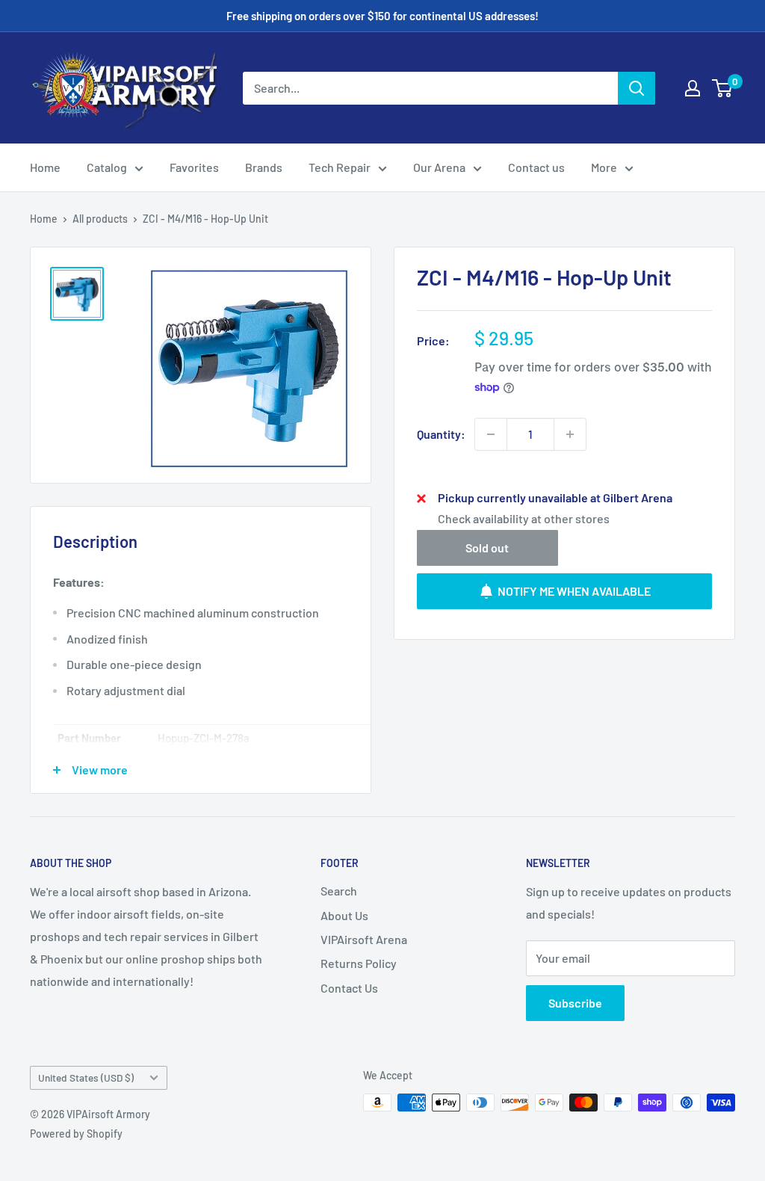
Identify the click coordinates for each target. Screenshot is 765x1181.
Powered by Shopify (76, 1133)
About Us (344, 915)
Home (45, 167)
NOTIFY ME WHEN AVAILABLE (574, 591)
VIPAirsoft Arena (363, 939)
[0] (722, 88)
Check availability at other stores (524, 518)
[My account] (692, 88)
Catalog (107, 167)
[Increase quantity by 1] (570, 434)
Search (338, 891)
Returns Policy (358, 963)
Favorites (194, 167)
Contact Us (349, 988)
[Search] (636, 88)
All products (100, 218)
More (604, 167)
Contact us (536, 167)
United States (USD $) (86, 1077)
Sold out (487, 547)
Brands (263, 167)
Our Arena (439, 167)
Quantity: (441, 434)
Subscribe (575, 1003)
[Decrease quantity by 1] (491, 434)
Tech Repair (340, 167)
